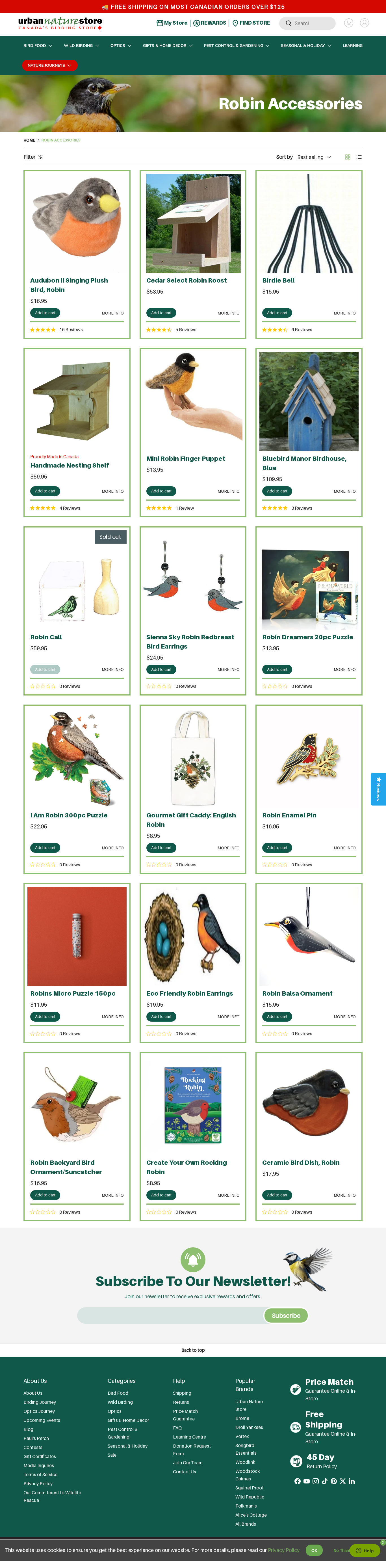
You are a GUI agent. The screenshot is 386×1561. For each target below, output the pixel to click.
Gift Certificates (39, 1456)
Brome (242, 1418)
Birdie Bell (278, 280)
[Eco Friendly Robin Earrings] (193, 936)
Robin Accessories (61, 140)
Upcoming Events (41, 1420)
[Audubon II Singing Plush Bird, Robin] (77, 223)
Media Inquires (38, 1465)
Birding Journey (39, 1402)
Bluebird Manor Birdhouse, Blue (304, 463)
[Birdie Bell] (309, 223)
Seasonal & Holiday (303, 45)
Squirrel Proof (249, 1488)
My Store (175, 23)
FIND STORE (254, 23)
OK (314, 1550)
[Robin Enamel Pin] (309, 758)
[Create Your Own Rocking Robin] (193, 1105)
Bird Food (34, 45)
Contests (32, 1447)
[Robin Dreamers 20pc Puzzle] (309, 580)
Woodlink (245, 1462)
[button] (348, 23)
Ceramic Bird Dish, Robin (301, 1162)
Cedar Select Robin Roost (186, 280)
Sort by (284, 157)
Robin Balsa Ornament (297, 993)
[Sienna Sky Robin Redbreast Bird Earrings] (193, 580)
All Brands (245, 1524)
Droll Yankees (249, 1427)
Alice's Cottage (251, 1515)
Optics (117, 45)
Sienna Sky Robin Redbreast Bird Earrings (190, 641)
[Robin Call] (77, 580)
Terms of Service (40, 1474)
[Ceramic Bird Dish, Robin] (309, 1105)
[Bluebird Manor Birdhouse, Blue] (309, 401)
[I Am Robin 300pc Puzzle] (77, 758)
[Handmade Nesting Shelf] (77, 401)
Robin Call (46, 637)
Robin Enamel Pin (289, 815)
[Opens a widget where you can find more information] (364, 1551)
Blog (28, 1429)
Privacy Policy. (284, 1550)
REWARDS (213, 23)
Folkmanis (246, 1506)
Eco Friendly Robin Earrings (189, 993)
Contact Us (184, 1471)
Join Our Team (188, 1462)
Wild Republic (249, 1497)
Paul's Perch (36, 1438)
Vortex (242, 1436)
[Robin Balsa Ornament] (309, 936)
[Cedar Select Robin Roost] (193, 223)
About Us (32, 1393)
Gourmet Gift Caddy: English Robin (191, 819)
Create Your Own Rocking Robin (186, 1167)
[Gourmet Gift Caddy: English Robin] (193, 758)
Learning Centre (189, 1437)
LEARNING (353, 45)
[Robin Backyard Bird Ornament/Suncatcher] (77, 1105)
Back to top (193, 1350)
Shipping (182, 1393)
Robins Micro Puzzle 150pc (73, 993)
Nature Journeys (46, 65)
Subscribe (286, 1315)
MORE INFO (113, 313)
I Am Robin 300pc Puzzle (69, 815)
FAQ (177, 1428)
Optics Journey (39, 1411)
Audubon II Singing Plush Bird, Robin (69, 285)
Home (29, 140)
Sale (112, 1455)
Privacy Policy (38, 1483)
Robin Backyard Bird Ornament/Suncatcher (66, 1167)
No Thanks (343, 1550)
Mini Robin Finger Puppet (185, 458)
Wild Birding (78, 45)
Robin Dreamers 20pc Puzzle (307, 637)
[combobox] (307, 23)
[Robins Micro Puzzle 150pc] (77, 936)
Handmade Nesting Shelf (69, 465)
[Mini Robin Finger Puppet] (193, 401)
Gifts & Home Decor (165, 45)
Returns (181, 1402)
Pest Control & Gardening (233, 45)
